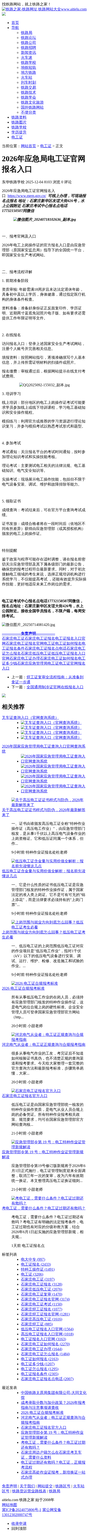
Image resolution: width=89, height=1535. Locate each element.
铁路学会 (28, 97)
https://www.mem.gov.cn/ (27, 196)
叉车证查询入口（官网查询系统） (30, 718)
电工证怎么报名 (39, 1369)
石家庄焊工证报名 (41, 1309)
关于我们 (27, 1486)
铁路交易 (28, 87)
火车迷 (26, 57)
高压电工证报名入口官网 (47, 1334)
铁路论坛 (28, 38)
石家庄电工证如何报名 (59, 658)
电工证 (17, 137)
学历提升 (19, 132)
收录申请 (19, 1523)
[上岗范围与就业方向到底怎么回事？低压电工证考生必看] (49, 927)
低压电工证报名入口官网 (47, 1329)
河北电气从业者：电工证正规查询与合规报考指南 (43, 1045)
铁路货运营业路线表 (29, 1491)
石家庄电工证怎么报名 (45, 1354)
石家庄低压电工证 (36, 653)
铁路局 (26, 33)
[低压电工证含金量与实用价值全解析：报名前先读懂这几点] (49, 866)
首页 (15, 23)
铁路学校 (28, 62)
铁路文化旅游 (32, 102)
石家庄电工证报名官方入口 (24, 1096)
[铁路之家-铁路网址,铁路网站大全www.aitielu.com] (44, 9)
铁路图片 (19, 122)
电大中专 (33, 1259)
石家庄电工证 (13, 638)
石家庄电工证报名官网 (25, 643)
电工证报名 (36, 1264)
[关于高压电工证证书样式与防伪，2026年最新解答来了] (49, 805)
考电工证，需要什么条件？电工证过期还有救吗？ (43, 1208)
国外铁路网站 (32, 107)
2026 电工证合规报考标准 (23, 988)
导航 (15, 28)
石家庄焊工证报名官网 (45, 1314)
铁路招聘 (28, 48)
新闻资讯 (28, 53)
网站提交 (45, 1486)
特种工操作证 (38, 1269)
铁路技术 (28, 92)
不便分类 (28, 112)
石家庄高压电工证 (41, 1319)
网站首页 (28, 146)
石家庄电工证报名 (40, 638)
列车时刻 (28, 82)
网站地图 (9, 1505)
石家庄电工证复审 (41, 1294)
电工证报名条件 (39, 1374)
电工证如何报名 (68, 643)
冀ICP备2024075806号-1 (21, 1510)
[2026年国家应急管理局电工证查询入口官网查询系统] (54, 761)
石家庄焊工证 (37, 1324)
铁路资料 (19, 117)
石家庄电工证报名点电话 (45, 648)
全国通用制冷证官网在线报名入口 (55, 687)
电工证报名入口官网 (43, 1339)
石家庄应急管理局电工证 (38, 663)
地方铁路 (28, 72)
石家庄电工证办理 (24, 658)
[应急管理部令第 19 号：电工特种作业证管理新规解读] (49, 1147)
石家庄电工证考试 (41, 1304)
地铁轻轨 (28, 67)
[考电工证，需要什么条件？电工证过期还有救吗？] (49, 1203)
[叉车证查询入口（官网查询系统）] (51, 723)
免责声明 (9, 1486)
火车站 (26, 77)
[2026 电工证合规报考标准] (34, 983)
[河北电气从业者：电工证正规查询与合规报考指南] (49, 1040)
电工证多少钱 (38, 1364)
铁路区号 (62, 1486)
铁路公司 (28, 43)
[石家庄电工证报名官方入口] (36, 1091)
